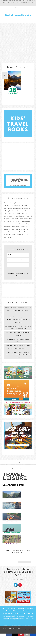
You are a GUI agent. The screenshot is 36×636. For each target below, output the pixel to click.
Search (10, 291)
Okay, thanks (29, 629)
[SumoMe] (33, 635)
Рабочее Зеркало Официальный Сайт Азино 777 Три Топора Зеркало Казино (18, 310)
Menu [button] (19, 8)
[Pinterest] (21, 635)
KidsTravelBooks (18, 15)
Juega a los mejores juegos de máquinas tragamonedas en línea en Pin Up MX (18, 319)
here (18, 4)
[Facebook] (9, 635)
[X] (15, 635)
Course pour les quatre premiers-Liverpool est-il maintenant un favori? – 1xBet (18, 354)
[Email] (27, 635)
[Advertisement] (18, 41)
